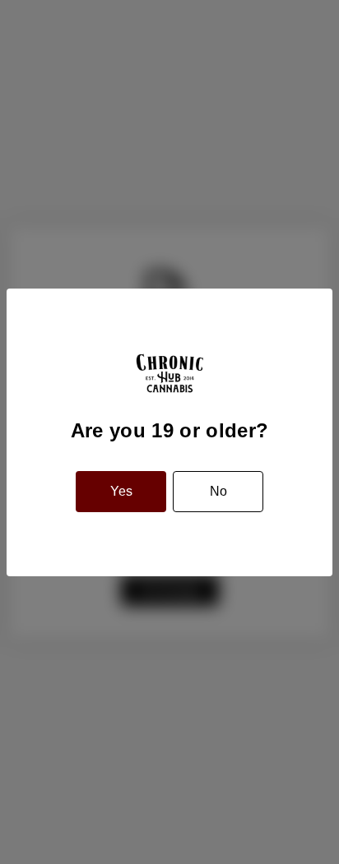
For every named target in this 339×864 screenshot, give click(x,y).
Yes (121, 491)
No (218, 491)
